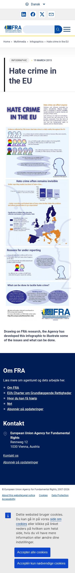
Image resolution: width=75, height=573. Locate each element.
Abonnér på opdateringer (25, 409)
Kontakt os (10, 455)
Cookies (43, 495)
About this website (12, 495)
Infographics (36, 41)
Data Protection (60, 495)
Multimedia (20, 41)
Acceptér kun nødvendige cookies (41, 563)
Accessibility (8, 499)
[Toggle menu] (67, 29)
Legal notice (28, 495)
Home (6, 41)
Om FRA (13, 388)
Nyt (9, 404)
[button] (23, 14)
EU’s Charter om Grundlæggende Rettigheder (39, 393)
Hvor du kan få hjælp (22, 398)
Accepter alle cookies (32, 552)
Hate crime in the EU (58, 41)
